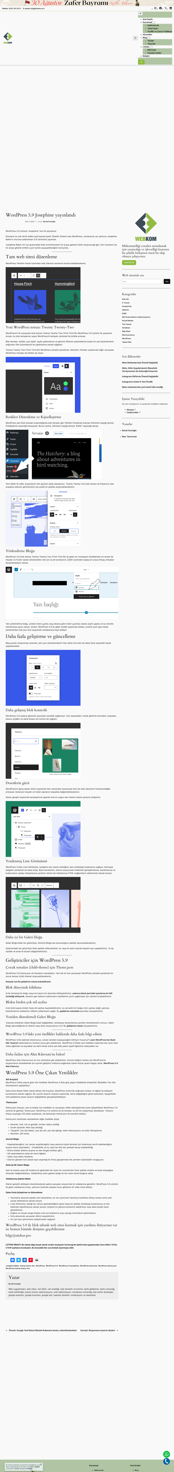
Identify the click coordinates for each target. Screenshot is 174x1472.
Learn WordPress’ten (100, 1040)
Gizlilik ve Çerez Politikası (23, 1469)
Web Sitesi (126, 331)
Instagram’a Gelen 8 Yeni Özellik (137, 382)
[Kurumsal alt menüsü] (153, 22)
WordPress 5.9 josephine (69, 1266)
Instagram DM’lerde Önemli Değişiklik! (140, 376)
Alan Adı (125, 299)
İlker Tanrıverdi (129, 436)
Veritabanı (126, 328)
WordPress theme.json (107, 1266)
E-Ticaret (125, 303)
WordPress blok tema (88, 1266)
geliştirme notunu (75, 1026)
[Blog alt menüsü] (148, 38)
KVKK (124, 313)
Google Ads (127, 306)
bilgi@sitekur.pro (38, 8)
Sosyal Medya (127, 321)
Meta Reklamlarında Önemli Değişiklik (140, 362)
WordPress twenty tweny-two (18, 1268)
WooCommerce (128, 335)
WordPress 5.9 (52, 1266)
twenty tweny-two (27, 1266)
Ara (167, 281)
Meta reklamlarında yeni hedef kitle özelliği (142, 387)
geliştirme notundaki (69, 1011)
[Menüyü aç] (135, 38)
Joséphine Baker (12, 1266)
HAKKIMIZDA (129, 263)
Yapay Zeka (126, 342)
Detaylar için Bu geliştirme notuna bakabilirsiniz (28, 981)
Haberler (125, 310)
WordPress (40, 1266)
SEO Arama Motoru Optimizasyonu (136, 317)
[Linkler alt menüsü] (151, 47)
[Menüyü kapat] (140, 14)
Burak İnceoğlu (49, 221)
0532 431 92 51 (15, 8)
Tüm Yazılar (127, 324)
